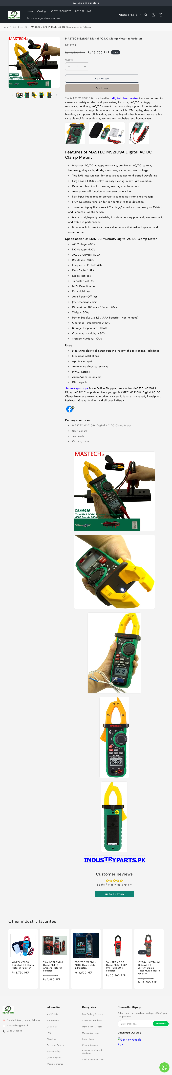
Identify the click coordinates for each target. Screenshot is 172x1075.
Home (5, 27)
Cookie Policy (54, 1057)
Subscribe (161, 1024)
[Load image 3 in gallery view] (34, 95)
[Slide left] (12, 95)
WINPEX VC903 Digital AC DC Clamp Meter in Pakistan (23, 965)
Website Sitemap (55, 1063)
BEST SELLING (19, 27)
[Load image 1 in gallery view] (19, 95)
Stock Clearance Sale (92, 1059)
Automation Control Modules (92, 1052)
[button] (145, 14)
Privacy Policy (53, 1051)
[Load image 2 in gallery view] (27, 95)
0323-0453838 (14, 1030)
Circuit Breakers (90, 1045)
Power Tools (88, 1039)
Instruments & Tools (92, 1026)
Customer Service (55, 1045)
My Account (53, 1020)
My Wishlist (52, 1014)
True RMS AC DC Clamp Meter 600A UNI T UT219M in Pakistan (116, 966)
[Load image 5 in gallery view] (49, 95)
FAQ (49, 1032)
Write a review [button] (114, 894)
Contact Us (52, 1026)
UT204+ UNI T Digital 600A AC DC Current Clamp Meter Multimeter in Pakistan (149, 968)
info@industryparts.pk (17, 1025)
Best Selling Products (92, 1014)
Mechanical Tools (90, 1032)
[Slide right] (56, 95)
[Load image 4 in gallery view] (42, 95)
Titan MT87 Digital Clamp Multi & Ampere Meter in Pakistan (53, 966)
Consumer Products (92, 1020)
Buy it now (102, 88)
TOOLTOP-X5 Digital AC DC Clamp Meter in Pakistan (86, 965)
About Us (51, 1039)
